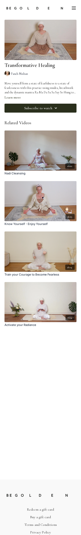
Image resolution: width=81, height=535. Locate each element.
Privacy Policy (40, 532)
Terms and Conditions (40, 524)
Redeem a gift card (40, 509)
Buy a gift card (40, 517)
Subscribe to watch (38, 108)
